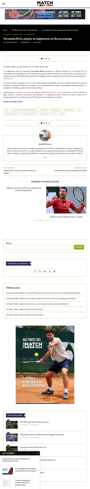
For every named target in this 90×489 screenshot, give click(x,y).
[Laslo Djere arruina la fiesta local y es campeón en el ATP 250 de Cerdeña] (12, 450)
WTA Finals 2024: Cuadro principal (32, 472)
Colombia (43, 110)
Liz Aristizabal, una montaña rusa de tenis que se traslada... (26, 469)
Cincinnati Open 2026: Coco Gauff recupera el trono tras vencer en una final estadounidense (43, 293)
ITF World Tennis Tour (28, 114)
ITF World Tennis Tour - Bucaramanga (24, 30)
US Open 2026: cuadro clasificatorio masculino (25, 315)
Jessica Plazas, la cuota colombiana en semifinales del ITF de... (16, 460)
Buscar (9, 243)
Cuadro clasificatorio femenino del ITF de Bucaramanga (22, 482)
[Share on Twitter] (46, 59)
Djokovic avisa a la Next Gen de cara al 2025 (66, 217)
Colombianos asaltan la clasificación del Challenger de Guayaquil (42, 435)
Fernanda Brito (69, 110)
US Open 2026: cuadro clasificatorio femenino (24, 309)
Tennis (61, 114)
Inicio (5, 30)
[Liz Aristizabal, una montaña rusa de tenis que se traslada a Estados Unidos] (7, 471)
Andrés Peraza (11, 42)
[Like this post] (42, 59)
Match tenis (44, 114)
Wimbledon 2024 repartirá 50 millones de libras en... (38, 460)
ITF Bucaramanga (11, 114)
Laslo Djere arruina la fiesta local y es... (33, 447)
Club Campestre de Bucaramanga (24, 110)
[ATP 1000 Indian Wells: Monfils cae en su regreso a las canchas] (12, 425)
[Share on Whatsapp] (49, 59)
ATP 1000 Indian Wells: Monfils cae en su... (34, 422)
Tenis (53, 114)
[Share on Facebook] (44, 59)
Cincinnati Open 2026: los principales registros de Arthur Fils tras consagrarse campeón (41, 298)
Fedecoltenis (55, 110)
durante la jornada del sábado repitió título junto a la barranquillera (43, 92)
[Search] (86, 4)
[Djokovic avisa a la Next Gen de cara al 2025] (66, 200)
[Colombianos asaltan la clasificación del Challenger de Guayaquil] (12, 437)
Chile (7, 110)
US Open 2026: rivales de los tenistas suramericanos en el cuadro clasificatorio (37, 304)
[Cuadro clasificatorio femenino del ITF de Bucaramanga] (7, 482)
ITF (79, 110)
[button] (7, 204)
